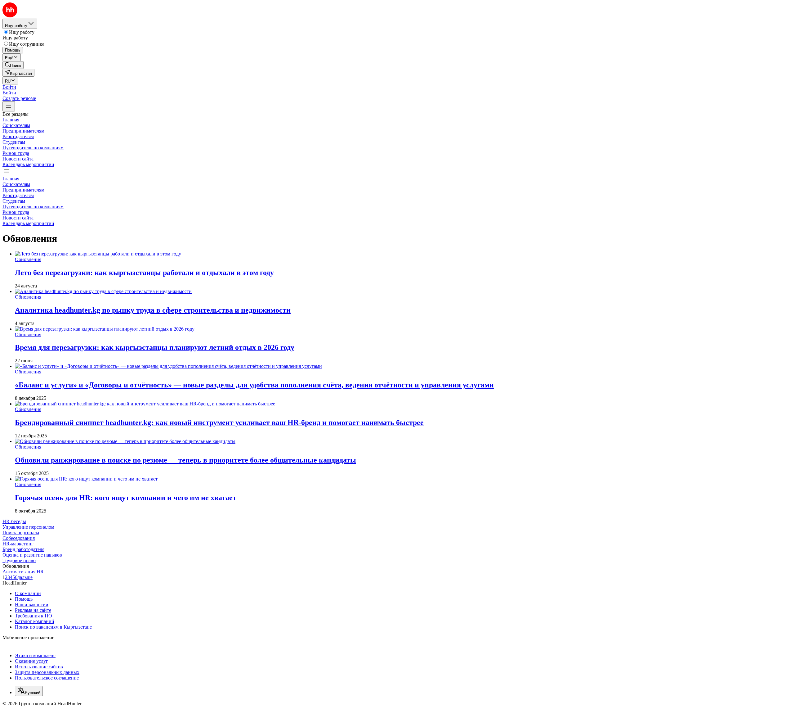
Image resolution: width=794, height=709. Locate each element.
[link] (13, 65)
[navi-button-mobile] (8, 106)
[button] (9, 87)
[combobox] (29, 691)
